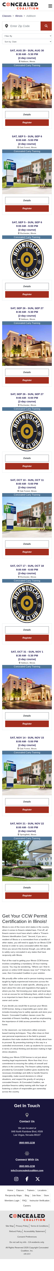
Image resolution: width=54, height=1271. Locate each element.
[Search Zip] (46, 26)
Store (46, 1195)
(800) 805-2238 (27, 1143)
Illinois (18, 16)
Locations (42, 1190)
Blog (27, 1195)
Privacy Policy (22, 1226)
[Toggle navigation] (50, 6)
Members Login (12, 1200)
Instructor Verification (39, 1200)
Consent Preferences (27, 1237)
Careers (27, 1205)
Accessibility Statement (34, 1231)
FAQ (24, 1200)
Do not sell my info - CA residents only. (27, 1242)
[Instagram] (16, 1179)
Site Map (10, 1226)
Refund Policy (15, 1231)
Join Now (36, 1195)
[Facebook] (27, 1179)
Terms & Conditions (39, 1226)
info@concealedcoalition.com (27, 1170)
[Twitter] (38, 1179)
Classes (6, 16)
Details (27, 114)
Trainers (31, 1190)
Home (10, 1190)
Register (27, 122)
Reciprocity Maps (13, 1195)
